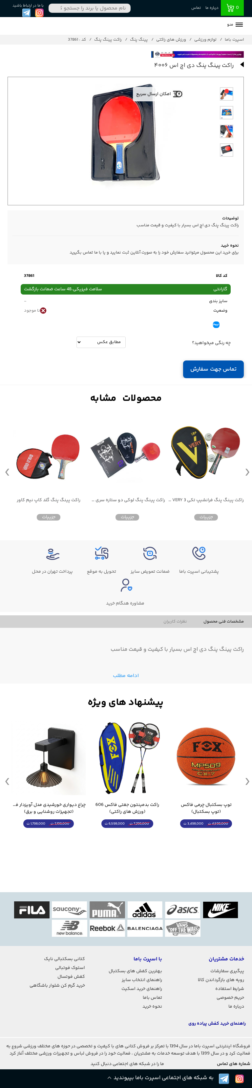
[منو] (239, 25)
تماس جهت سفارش (213, 369)
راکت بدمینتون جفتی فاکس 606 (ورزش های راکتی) (127, 808)
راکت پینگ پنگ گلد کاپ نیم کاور (48, 500)
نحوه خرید (152, 1006)
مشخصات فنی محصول (223, 621)
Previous (7, 471)
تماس (196, 8)
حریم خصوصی (230, 997)
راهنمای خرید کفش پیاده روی (217, 1023)
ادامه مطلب (126, 676)
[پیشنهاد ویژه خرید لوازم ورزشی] (126, 703)
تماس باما (152, 997)
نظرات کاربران (175, 621)
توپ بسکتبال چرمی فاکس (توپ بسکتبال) (206, 808)
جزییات (206, 517)
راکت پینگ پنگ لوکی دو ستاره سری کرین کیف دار (127, 500)
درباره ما (212, 8)
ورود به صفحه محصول (206, 836)
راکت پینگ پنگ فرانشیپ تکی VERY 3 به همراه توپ (206, 500)
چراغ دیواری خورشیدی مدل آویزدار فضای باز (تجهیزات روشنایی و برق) (48, 808)
